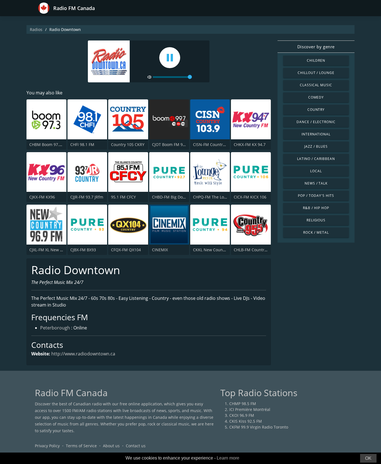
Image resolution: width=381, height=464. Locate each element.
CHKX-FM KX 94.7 (250, 144)
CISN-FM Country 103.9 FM (218, 144)
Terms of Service (81, 445)
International (316, 134)
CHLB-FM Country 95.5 (254, 249)
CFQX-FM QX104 (126, 249)
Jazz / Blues (316, 146)
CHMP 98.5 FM (242, 403)
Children (316, 60)
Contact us (136, 445)
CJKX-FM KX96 (42, 197)
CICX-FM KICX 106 (250, 197)
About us (111, 445)
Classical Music (316, 85)
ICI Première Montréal (249, 409)
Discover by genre (316, 46)
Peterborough (55, 328)
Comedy (316, 97)
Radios (36, 29)
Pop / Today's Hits (316, 195)
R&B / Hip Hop (316, 207)
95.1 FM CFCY (123, 197)
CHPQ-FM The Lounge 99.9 (217, 197)
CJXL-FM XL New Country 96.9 (56, 249)
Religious (316, 220)
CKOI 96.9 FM (241, 415)
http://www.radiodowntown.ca (83, 354)
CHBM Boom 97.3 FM (48, 144)
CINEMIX (160, 249)
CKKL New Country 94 (213, 249)
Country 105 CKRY (127, 144)
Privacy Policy (47, 445)
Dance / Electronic (315, 121)
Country (316, 109)
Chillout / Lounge (316, 72)
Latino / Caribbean (316, 158)
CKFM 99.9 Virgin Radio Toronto (258, 427)
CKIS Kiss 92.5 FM (245, 421)
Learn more (228, 458)
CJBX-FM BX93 (83, 249)
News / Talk (316, 183)
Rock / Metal (316, 232)
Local (316, 171)
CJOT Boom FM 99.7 (170, 144)
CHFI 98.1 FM (82, 144)
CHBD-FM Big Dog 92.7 (173, 197)
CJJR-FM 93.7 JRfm (86, 197)
